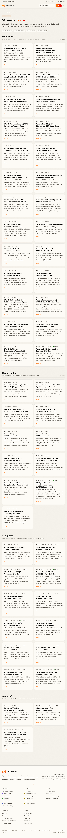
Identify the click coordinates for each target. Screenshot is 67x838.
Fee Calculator (29, 791)
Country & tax (42, 30)
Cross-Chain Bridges (8, 806)
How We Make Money (7, 818)
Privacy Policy (28, 813)
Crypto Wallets (7, 793)
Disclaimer (27, 821)
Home (3, 12)
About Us (4, 813)
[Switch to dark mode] (40, 5)
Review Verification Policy (9, 821)
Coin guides (31, 30)
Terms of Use (27, 816)
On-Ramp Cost (29, 798)
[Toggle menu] (63, 5)
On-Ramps (6, 798)
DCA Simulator (29, 801)
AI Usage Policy (28, 823)
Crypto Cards (6, 796)
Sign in (59, 5)
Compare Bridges (29, 796)
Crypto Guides (51, 791)
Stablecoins (6, 801)
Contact (4, 816)
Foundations (7, 30)
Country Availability (30, 803)
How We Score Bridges (52, 798)
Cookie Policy (27, 818)
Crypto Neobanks (8, 803)
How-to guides (19, 30)
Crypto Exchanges (8, 791)
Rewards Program (6, 823)
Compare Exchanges (30, 793)
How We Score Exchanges (53, 796)
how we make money (60, 779)
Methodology (49, 793)
